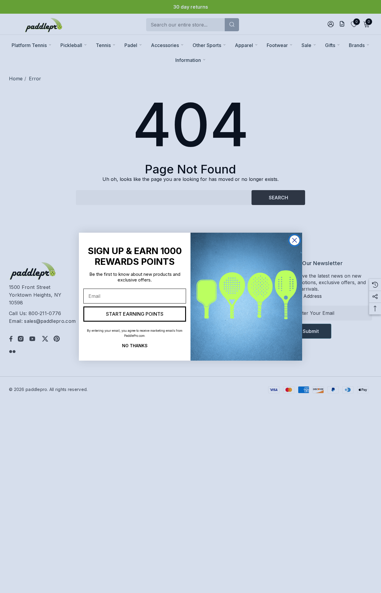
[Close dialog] (294, 240)
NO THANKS (135, 344)
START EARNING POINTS (134, 314)
